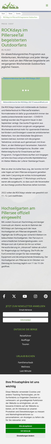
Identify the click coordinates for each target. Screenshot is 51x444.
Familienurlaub (25, 362)
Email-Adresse (25, 310)
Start (3, 14)
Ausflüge (25, 339)
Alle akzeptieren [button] (25, 426)
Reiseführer (25, 335)
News (10, 14)
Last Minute (25, 370)
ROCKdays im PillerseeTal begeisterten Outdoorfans (20, 17)
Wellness (25, 366)
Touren (25, 344)
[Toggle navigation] (47, 5)
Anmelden (26, 320)
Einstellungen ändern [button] (25, 436)
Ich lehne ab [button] (25, 431)
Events (18, 14)
